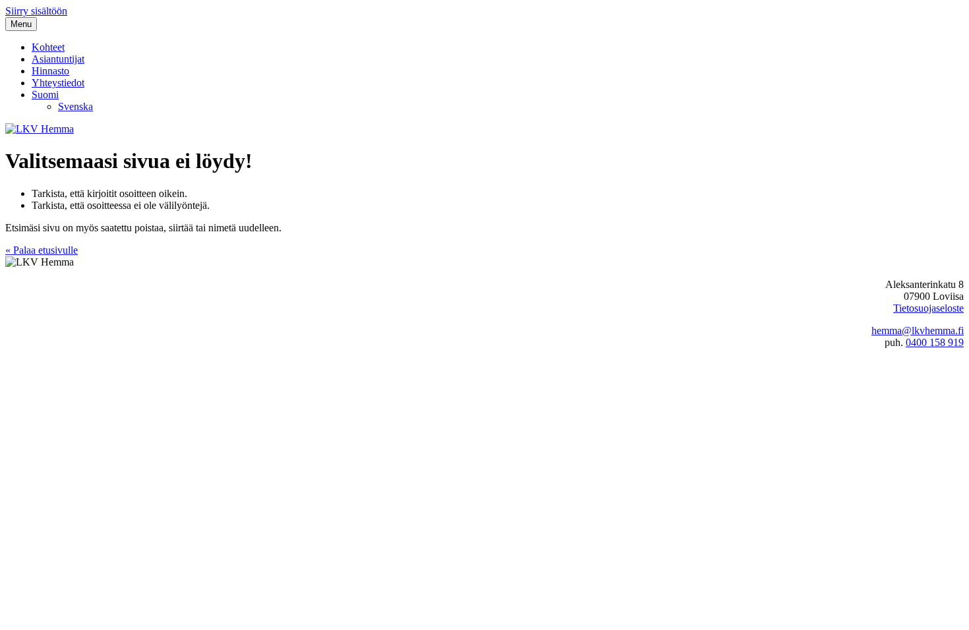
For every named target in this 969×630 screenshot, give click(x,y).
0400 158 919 (935, 342)
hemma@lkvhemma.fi (917, 330)
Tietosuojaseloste (928, 308)
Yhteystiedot (58, 82)
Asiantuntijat (58, 59)
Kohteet (48, 47)
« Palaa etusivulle (41, 250)
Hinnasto (50, 70)
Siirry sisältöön (36, 10)
